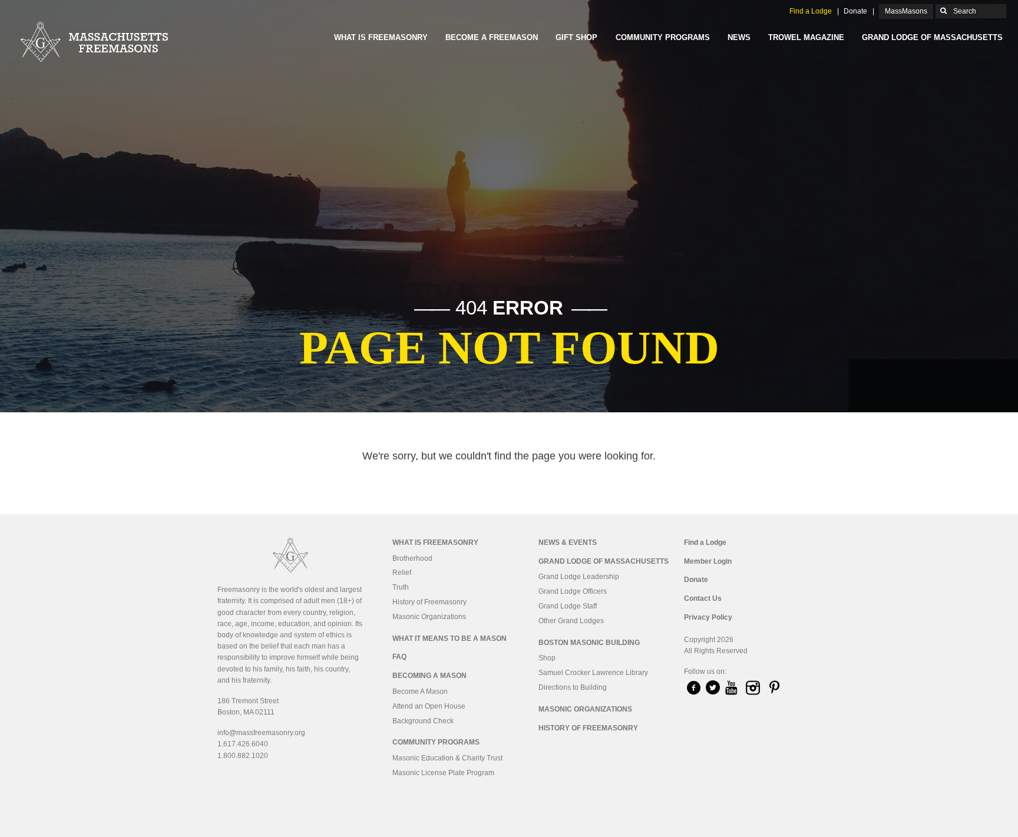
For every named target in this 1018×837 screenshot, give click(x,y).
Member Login (708, 561)
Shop (547, 658)
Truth (400, 587)
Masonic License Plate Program (443, 773)
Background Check (423, 721)
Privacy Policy (708, 617)
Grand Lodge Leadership (578, 577)
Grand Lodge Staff (567, 606)
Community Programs (663, 37)
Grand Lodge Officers (572, 591)
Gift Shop (576, 37)
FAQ (399, 657)
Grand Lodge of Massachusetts (932, 37)
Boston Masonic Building (589, 642)
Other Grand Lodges (571, 621)
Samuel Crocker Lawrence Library (593, 673)
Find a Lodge (810, 11)
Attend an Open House (428, 706)
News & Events (567, 542)
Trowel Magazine (806, 37)
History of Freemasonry (429, 602)
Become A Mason (420, 691)
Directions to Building (572, 687)
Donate (855, 11)
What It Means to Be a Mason (449, 638)
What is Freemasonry (381, 37)
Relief (401, 572)
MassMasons (906, 11)
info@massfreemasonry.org (261, 733)
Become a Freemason (491, 37)
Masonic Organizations (429, 617)
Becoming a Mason (429, 675)
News (739, 37)
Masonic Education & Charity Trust (447, 758)
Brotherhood (412, 558)
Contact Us (703, 598)
